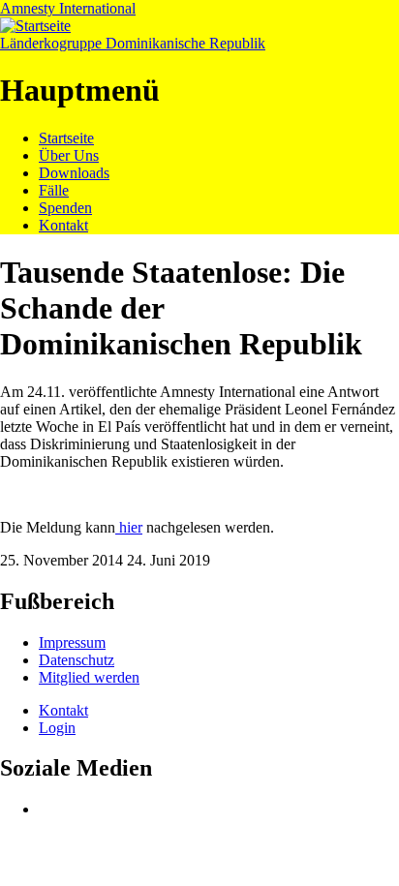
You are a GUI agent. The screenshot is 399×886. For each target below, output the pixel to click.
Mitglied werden (89, 677)
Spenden (65, 207)
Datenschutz (76, 660)
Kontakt (63, 225)
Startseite (66, 138)
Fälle (54, 190)
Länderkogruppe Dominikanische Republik (132, 43)
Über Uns (69, 155)
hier (128, 527)
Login (57, 727)
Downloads (74, 173)
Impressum (72, 642)
